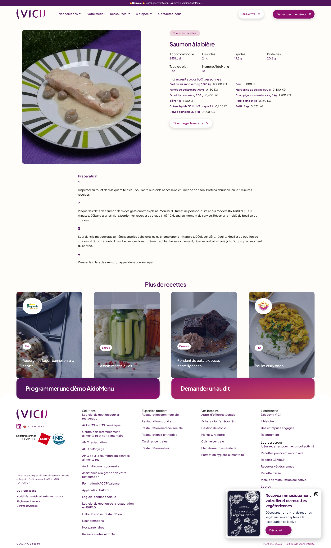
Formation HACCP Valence (101, 483)
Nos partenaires (93, 527)
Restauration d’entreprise (159, 434)
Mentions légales (272, 543)
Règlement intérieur (28, 501)
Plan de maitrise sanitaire (218, 448)
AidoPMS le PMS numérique (101, 425)
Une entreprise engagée (277, 428)
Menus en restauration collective (283, 479)
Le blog (266, 486)
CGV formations (26, 490)
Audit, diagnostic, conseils (100, 466)
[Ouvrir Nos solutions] (80, 14)
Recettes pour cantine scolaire (282, 453)
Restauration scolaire (156, 421)
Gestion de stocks (214, 428)
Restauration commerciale (160, 414)
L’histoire (267, 421)
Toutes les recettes (184, 33)
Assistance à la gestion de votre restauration (104, 474)
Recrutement (270, 434)
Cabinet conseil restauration (102, 514)
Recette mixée (271, 473)
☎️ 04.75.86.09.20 (33, 426)
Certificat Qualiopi (27, 505)
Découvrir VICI (271, 414)
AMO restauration (94, 442)
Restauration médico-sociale (162, 428)
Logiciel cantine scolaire (99, 496)
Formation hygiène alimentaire (222, 454)
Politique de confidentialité (300, 543)
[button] (316, 494)
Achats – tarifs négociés (218, 421)
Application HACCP (96, 490)
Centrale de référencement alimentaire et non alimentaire (103, 433)
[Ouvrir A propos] (151, 14)
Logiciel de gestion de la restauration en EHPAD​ (108, 505)
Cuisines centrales (154, 441)
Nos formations (93, 520)
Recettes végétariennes (277, 466)
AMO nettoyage (93, 449)
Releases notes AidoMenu (100, 534)
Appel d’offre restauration (219, 414)
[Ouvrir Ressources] (128, 14)
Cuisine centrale (212, 441)
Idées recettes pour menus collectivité (287, 446)
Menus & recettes (213, 434)
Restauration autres (155, 448)
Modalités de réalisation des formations (40, 496)
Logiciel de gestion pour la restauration (100, 416)
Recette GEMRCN (273, 459)
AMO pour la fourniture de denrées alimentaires (106, 457)
